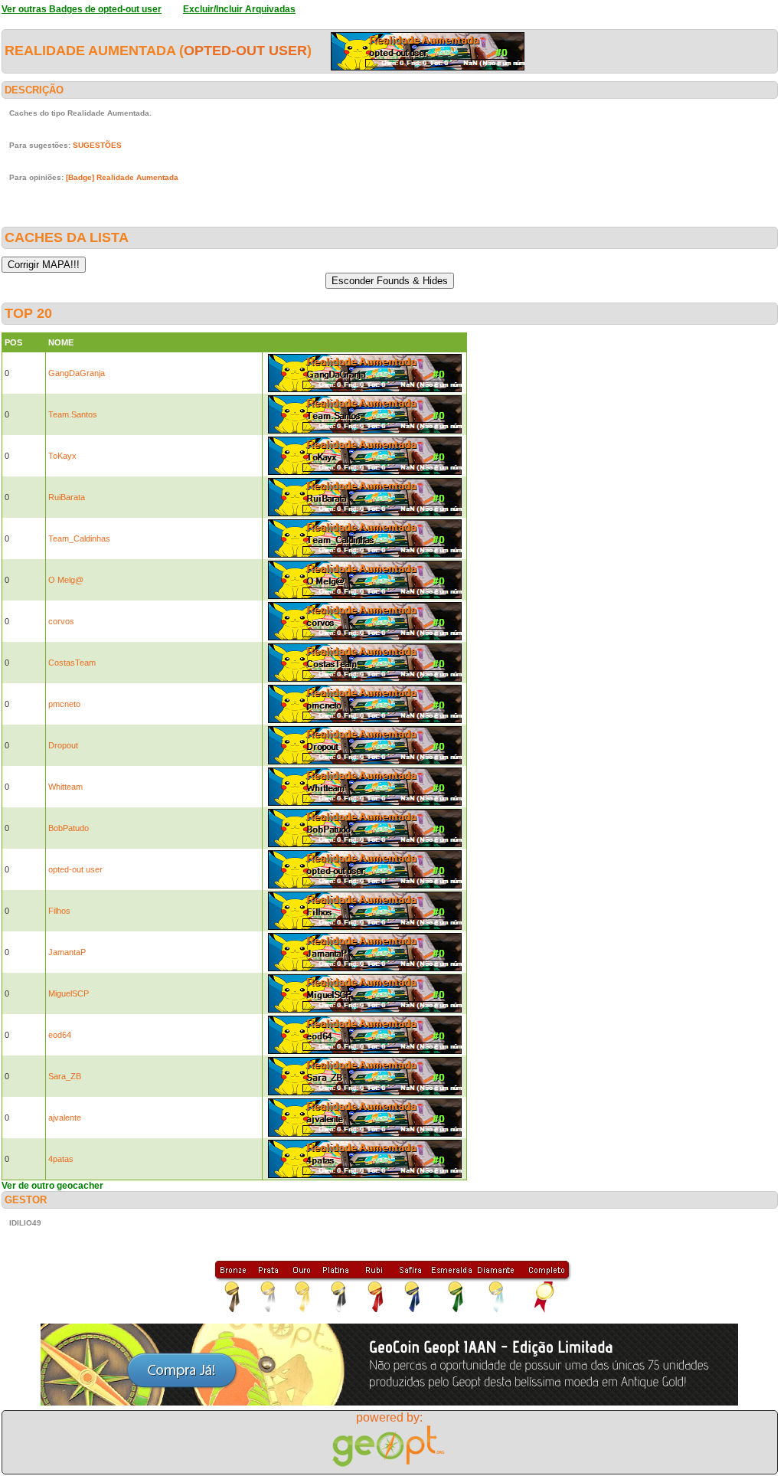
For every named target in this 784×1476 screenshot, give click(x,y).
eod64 (59, 1034)
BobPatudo (68, 828)
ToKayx (62, 455)
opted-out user (245, 50)
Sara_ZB (64, 1076)
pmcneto (64, 704)
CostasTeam (72, 662)
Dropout (63, 745)
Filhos (59, 910)
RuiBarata (66, 497)
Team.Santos (72, 414)
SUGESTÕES (97, 145)
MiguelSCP (68, 993)
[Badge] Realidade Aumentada (122, 177)
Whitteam (65, 786)
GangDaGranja (76, 373)
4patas (61, 1158)
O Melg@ (65, 579)
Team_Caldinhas (79, 538)
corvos (61, 621)
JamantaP (67, 952)
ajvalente (64, 1117)
